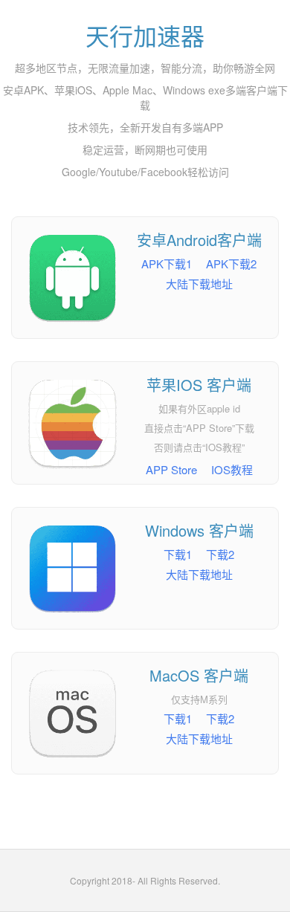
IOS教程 (232, 469)
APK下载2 (231, 263)
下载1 (178, 554)
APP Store (171, 469)
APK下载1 (166, 263)
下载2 (220, 554)
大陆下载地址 (199, 283)
